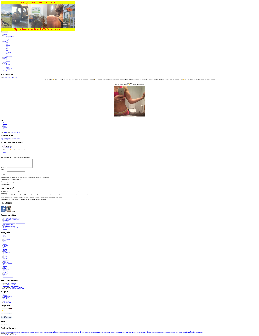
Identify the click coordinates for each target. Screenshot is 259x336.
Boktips (5, 57)
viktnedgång (200, 332)
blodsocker (18, 332)
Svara (4, 152)
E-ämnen (30, 332)
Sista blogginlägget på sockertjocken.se (11, 218)
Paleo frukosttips (152, 332)
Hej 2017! (5, 225)
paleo (147, 332)
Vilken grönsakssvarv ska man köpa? (11, 219)
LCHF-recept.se (6, 299)
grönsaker (45, 332)
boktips (22, 332)
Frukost (7, 42)
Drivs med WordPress (5, 334)
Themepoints (17, 334)
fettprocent (37, 332)
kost (71, 332)
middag (127, 332)
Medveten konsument (7, 263)
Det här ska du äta (10, 36)
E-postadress (4, 172)
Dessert (7, 53)
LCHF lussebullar (4, 139)
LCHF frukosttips (98, 332)
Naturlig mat (140, 332)
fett (34, 332)
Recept (4, 41)
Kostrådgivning (6, 252)
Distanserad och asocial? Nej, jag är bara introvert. (14, 223)
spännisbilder (13, 132)
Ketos (4, 251)
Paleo (4, 268)
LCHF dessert (90, 332)
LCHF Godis (9, 54)
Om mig (5, 34)
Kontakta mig (6, 70)
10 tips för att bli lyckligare (9, 226)
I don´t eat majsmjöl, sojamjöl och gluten (15, 288)
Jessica (16, 77)
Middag (5, 264)
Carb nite (5, 238)
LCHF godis (106, 332)
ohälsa (144, 332)
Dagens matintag (6, 239)
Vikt (196, 332)
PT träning (8, 61)
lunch (124, 332)
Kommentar (3, 167)
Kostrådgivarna (6, 298)
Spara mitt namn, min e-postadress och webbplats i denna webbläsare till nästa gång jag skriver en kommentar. (25, 177)
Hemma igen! (6, 220)
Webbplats (3, 174)
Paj (6, 51)
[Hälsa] (3, 309)
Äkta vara (5, 295)
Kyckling (8, 45)
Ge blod (5, 229)
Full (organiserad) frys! (8, 224)
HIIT (48, 332)
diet (28, 332)
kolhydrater (62, 332)
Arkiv (2, 324)
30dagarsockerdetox (4, 332)
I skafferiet (8, 37)
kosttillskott (74, 332)
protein (170, 332)
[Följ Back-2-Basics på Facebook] (3, 211)
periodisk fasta (165, 332)
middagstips (131, 332)
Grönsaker (8, 48)
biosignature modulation (11, 332)
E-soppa (7, 67)
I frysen (7, 40)
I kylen (7, 39)
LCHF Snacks (9, 56)
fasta (33, 332)
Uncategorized (6, 275)
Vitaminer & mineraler (8, 277)
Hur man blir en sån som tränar (9, 221)
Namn (2, 169)
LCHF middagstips (117, 332)
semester (177, 332)
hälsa (54, 332)
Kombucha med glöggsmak (18, 287)
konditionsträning (68, 332)
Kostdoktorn (6, 297)
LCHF (4, 35)
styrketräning (185, 332)
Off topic (5, 63)
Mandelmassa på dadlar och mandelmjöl (11, 227)
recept (173, 332)
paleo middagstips (159, 332)
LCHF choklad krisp (12, 283)
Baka (7, 44)
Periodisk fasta (6, 269)
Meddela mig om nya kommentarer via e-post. (12, 179)
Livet (4, 261)
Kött (7, 46)
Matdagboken (6, 301)
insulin (57, 332)
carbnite (25, 332)
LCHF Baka (85, 332)
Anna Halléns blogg (7, 296)
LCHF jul (110, 332)
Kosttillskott (5, 253)
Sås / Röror (8, 52)
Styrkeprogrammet (7, 302)
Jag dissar (8, 65)
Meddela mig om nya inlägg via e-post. (10, 182)
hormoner (51, 332)
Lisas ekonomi (6, 286)
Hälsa (4, 62)
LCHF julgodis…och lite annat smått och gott (10, 138)
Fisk (7, 47)
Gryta (7, 50)
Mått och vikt (9, 68)
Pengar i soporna (14, 286)
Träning (5, 58)
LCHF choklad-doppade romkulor (14, 284)
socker (180, 332)
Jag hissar (8, 64)
